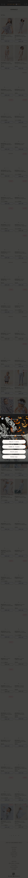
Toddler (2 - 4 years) (14, 447)
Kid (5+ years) (14, 452)
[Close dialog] (2, 419)
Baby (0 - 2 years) (14, 442)
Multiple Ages (14, 457)
